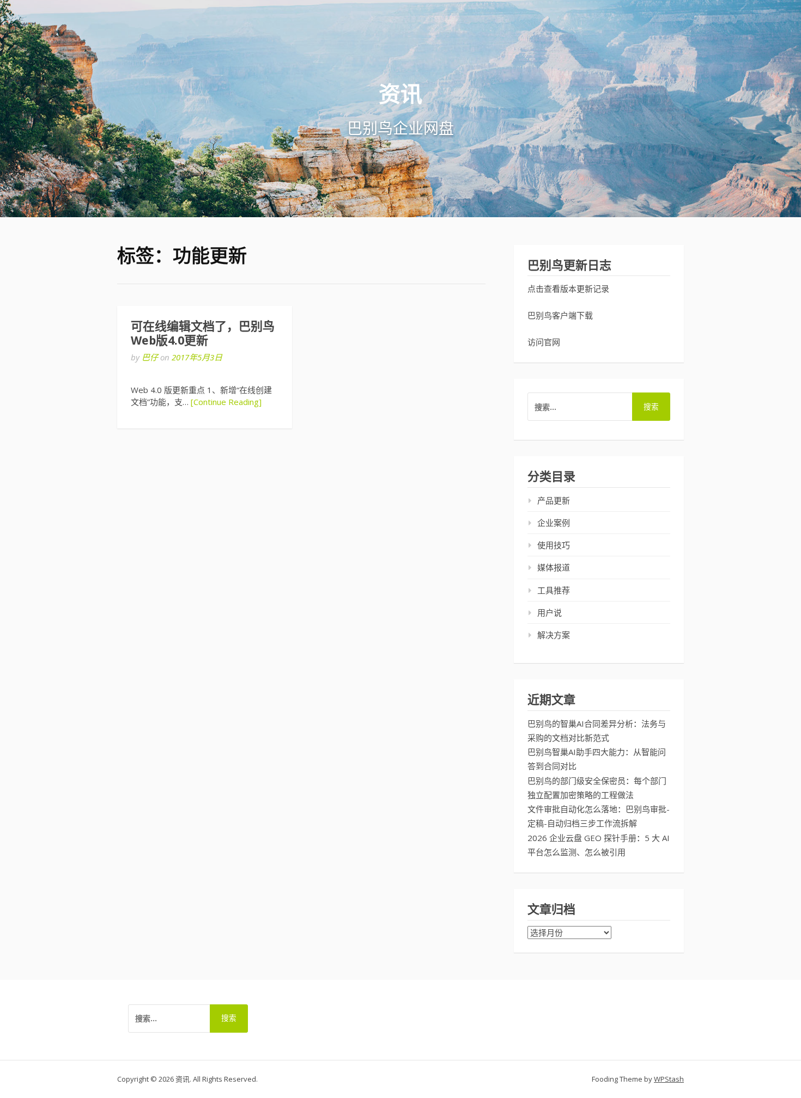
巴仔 (150, 357)
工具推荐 (553, 590)
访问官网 (543, 341)
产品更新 (553, 500)
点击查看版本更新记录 (568, 288)
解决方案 (553, 634)
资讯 (400, 93)
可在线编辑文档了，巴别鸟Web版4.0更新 (203, 333)
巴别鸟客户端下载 (560, 315)
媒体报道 (553, 567)
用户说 (549, 612)
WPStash (669, 1079)
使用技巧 (553, 544)
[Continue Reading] (226, 401)
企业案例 (553, 522)
